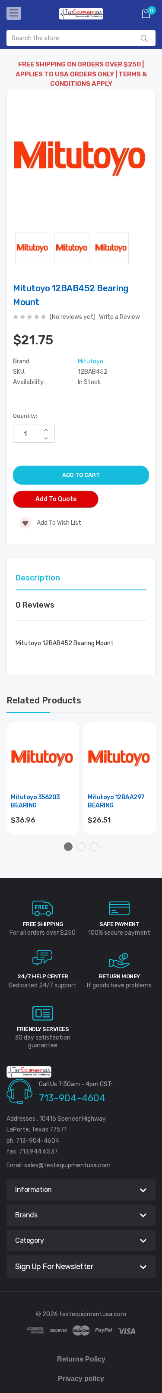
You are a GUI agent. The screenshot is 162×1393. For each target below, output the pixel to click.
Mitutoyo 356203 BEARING (35, 802)
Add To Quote (55, 499)
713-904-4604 (72, 1098)
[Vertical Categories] (13, 13)
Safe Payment (119, 924)
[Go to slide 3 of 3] (94, 846)
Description (38, 578)
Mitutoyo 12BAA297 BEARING (116, 802)
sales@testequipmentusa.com (67, 1165)
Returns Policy (81, 1359)
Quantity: (25, 416)
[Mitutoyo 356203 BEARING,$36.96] (43, 758)
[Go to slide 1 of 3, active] (68, 846)
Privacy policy (81, 1378)
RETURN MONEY (119, 976)
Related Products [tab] (43, 700)
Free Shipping (43, 924)
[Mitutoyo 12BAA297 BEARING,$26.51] (120, 758)
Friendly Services (43, 1029)
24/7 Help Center (42, 976)
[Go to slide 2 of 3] (81, 846)
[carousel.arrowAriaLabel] (42, 908)
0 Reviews (35, 605)
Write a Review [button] (119, 317)
